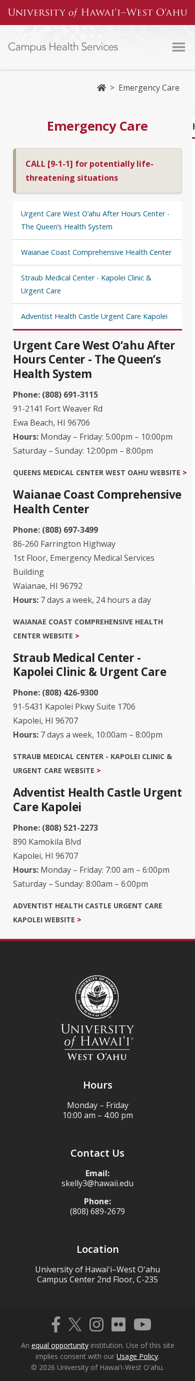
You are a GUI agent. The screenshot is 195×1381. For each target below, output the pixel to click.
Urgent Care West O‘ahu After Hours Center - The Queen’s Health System (95, 220)
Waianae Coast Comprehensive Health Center (96, 252)
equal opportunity (60, 1345)
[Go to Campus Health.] (101, 87)
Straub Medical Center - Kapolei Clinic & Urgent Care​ (86, 284)
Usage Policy (137, 1356)
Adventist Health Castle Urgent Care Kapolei (94, 316)
